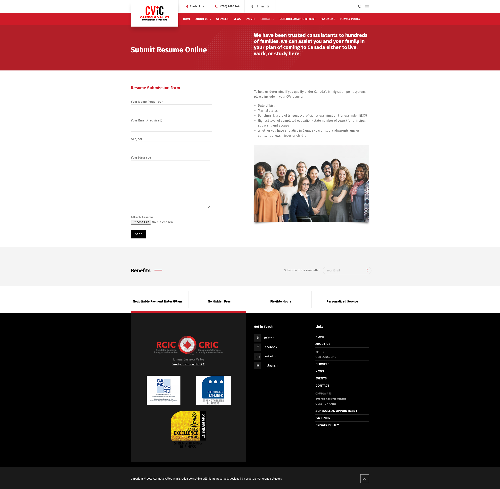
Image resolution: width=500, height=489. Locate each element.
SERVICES (322, 364)
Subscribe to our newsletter (302, 270)
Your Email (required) (146, 120)
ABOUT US (322, 344)
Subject (136, 139)
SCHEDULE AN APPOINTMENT (336, 411)
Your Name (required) (146, 102)
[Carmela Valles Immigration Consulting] (155, 13)
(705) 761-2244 (230, 6)
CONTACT (322, 385)
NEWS (319, 371)
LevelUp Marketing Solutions (264, 478)
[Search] (360, 6)
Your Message (141, 157)
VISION (319, 352)
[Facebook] (257, 6)
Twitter (268, 338)
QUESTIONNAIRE (325, 403)
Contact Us (197, 6)
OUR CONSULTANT (326, 357)
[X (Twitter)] (252, 6)
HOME (319, 337)
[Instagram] (268, 6)
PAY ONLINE (323, 418)
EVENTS (321, 378)
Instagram (270, 365)
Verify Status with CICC (188, 364)
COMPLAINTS (323, 393)
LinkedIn (269, 356)
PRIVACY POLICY (327, 425)
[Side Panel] (366, 6)
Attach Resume (142, 217)
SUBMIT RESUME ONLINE (330, 398)
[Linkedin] (263, 6)
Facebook (270, 347)
